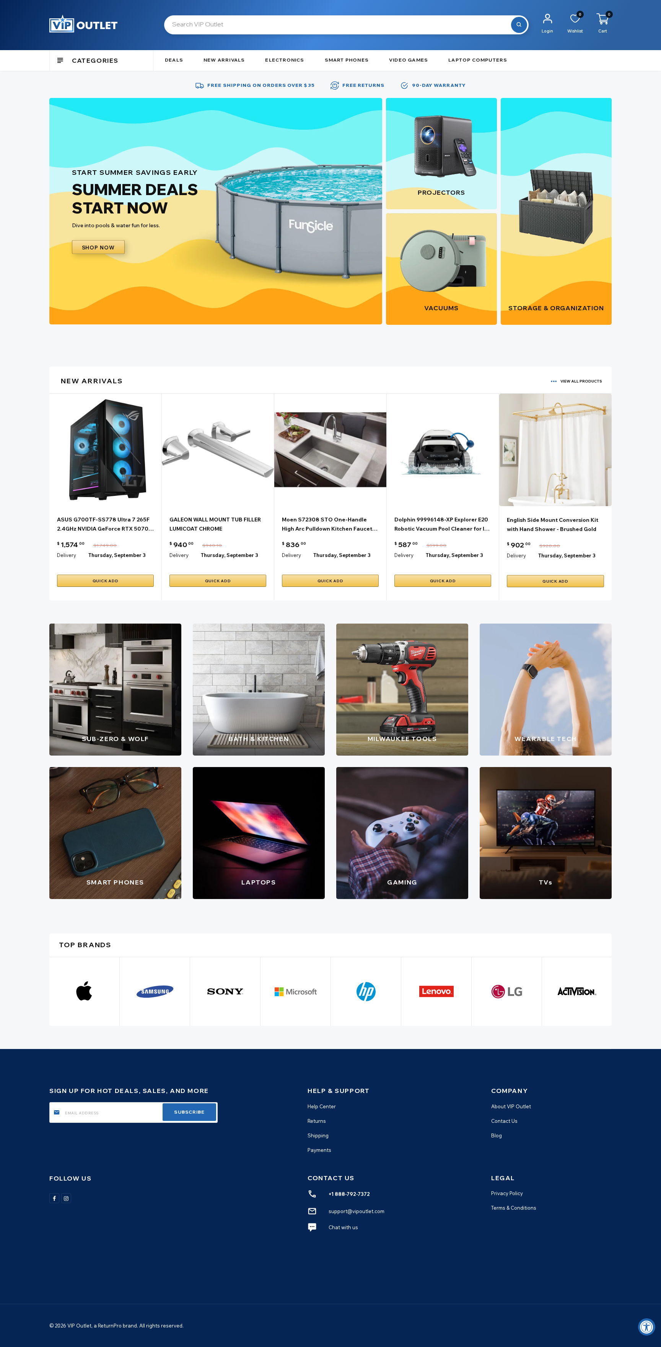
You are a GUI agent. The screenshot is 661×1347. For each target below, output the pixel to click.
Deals (174, 60)
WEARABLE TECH (545, 739)
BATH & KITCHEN (259, 739)
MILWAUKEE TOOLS (402, 739)
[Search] (519, 25)
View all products (581, 381)
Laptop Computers (477, 60)
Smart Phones (347, 60)
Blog (496, 1135)
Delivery (66, 555)
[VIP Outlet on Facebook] (54, 1198)
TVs (546, 882)
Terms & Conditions (513, 1208)
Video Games (408, 60)
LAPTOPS (258, 882)
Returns (317, 1120)
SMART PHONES (115, 882)
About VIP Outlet (511, 1106)
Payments (319, 1150)
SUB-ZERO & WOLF (115, 739)
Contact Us (504, 1120)
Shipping (318, 1135)
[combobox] (346, 24)
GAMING (402, 882)
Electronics (284, 60)
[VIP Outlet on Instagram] (66, 1198)
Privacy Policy (507, 1193)
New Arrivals (224, 60)
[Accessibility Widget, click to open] (646, 1327)
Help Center (322, 1106)
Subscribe (189, 1112)
